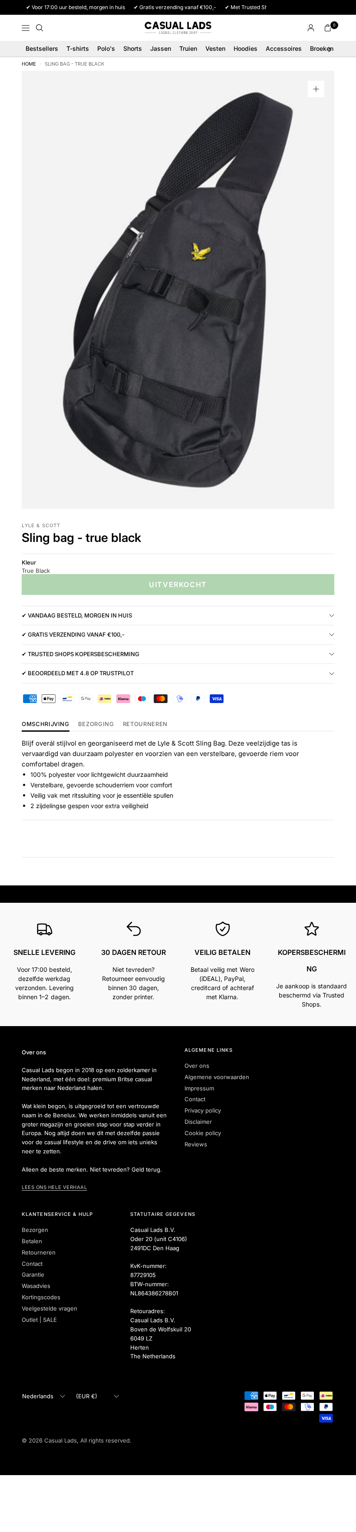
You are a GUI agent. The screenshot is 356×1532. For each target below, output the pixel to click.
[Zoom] (316, 89)
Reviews (196, 1144)
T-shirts (77, 48)
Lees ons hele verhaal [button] (54, 1187)
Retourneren (39, 1252)
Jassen (160, 48)
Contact (195, 1099)
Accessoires (284, 48)
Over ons (197, 1065)
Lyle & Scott (41, 525)
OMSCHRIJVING (45, 724)
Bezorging (96, 724)
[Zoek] (39, 28)
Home (29, 64)
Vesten (215, 48)
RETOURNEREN (145, 724)
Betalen (32, 1241)
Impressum (199, 1088)
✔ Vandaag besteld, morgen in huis (77, 615)
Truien (188, 48)
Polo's (106, 48)
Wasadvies (36, 1285)
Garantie (33, 1274)
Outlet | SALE (39, 1319)
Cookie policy (203, 1132)
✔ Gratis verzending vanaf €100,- (73, 634)
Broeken (321, 48)
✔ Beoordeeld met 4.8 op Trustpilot (78, 673)
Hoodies (245, 48)
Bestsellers (42, 48)
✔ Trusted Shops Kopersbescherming (80, 653)
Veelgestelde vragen (49, 1308)
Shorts (132, 48)
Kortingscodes (41, 1297)
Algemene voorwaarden (217, 1076)
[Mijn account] (311, 28)
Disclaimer (198, 1121)
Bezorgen (35, 1229)
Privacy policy (203, 1110)
